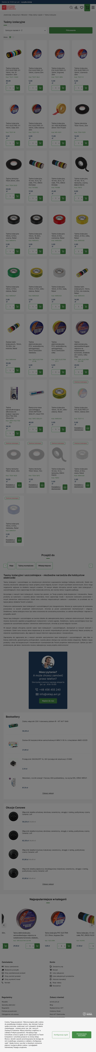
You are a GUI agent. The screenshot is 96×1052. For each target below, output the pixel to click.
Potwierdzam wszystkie (82, 1035)
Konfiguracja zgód (61, 1035)
